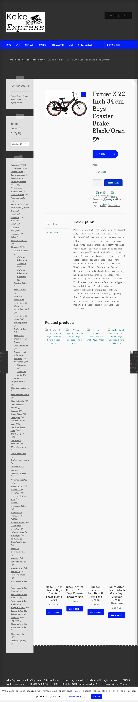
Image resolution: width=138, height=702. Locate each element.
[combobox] (20, 144)
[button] (83, 94)
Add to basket (113, 182)
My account (58, 44)
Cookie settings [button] (77, 696)
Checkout (29, 44)
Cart (18, 44)
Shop (71, 44)
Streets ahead (85, 44)
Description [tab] (51, 224)
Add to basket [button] (53, 611)
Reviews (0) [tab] (51, 233)
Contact (43, 44)
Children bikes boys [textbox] (20, 144)
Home (8, 44)
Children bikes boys (33, 60)
